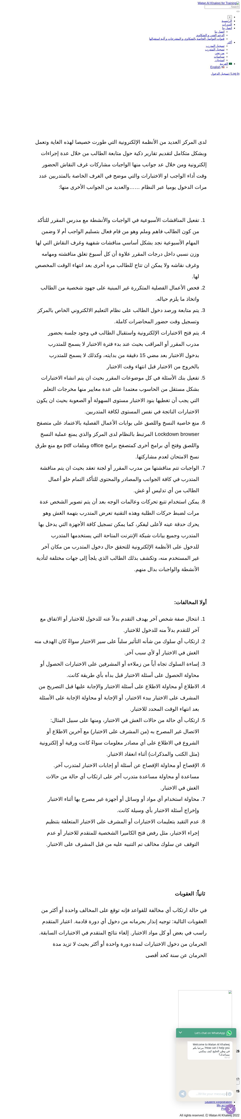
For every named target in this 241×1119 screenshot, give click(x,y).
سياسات (219, 56)
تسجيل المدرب (215, 45)
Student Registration (218, 1102)
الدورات (227, 24)
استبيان (219, 60)
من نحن (219, 53)
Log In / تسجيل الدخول (225, 73)
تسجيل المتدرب (214, 49)
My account (224, 1105)
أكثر (229, 42)
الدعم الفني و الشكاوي (210, 35)
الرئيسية (227, 21)
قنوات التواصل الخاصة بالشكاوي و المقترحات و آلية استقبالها (186, 38)
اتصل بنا (227, 28)
